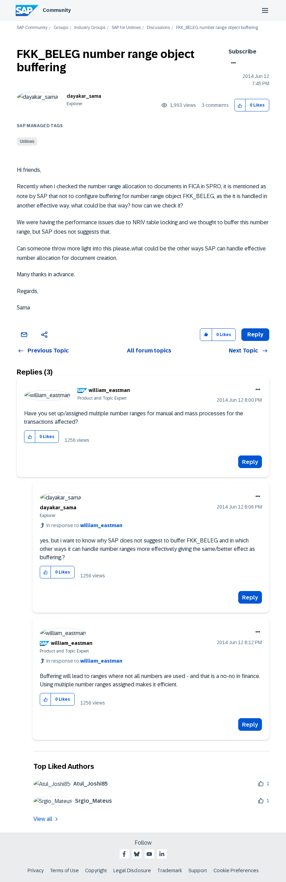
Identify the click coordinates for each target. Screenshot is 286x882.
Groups (61, 27)
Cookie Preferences (236, 870)
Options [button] (232, 63)
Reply (250, 462)
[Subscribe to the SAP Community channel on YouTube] (149, 854)
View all (42, 819)
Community (57, 10)
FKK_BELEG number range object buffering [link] (217, 27)
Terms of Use (64, 870)
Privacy (36, 870)
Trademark (169, 870)
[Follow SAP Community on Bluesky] (137, 854)
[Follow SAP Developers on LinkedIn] (162, 854)
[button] (240, 105)
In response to (84, 525)
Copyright (96, 870)
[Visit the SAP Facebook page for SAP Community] (124, 854)
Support (197, 870)
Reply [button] (255, 334)
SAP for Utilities (126, 27)
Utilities (27, 141)
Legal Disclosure (132, 870)
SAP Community (32, 27)
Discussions (158, 27)
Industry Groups (89, 27)
